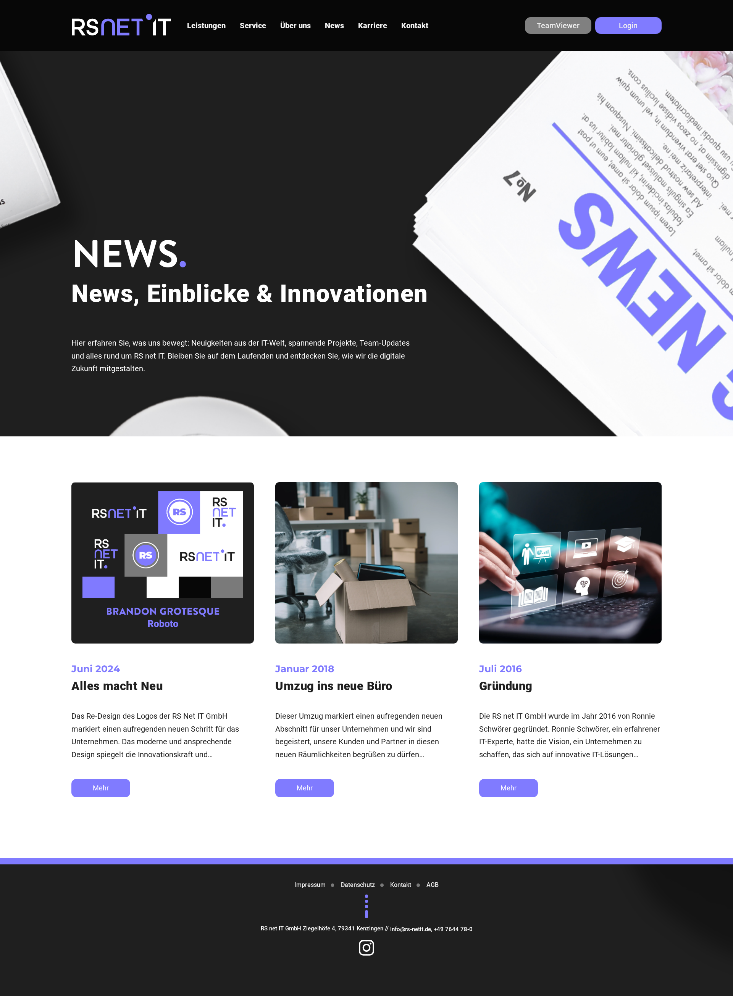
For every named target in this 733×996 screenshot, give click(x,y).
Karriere (372, 25)
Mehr (101, 788)
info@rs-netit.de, (412, 929)
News (334, 25)
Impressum (310, 884)
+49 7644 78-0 (453, 929)
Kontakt (414, 25)
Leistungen (206, 25)
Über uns (295, 25)
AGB (432, 884)
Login (628, 25)
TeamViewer (558, 25)
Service (253, 25)
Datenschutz (358, 884)
